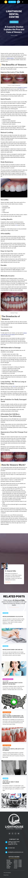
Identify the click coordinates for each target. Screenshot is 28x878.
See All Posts (7, 581)
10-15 (14, 386)
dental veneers (10, 58)
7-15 (16, 225)
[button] (23, 2)
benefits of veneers (22, 87)
